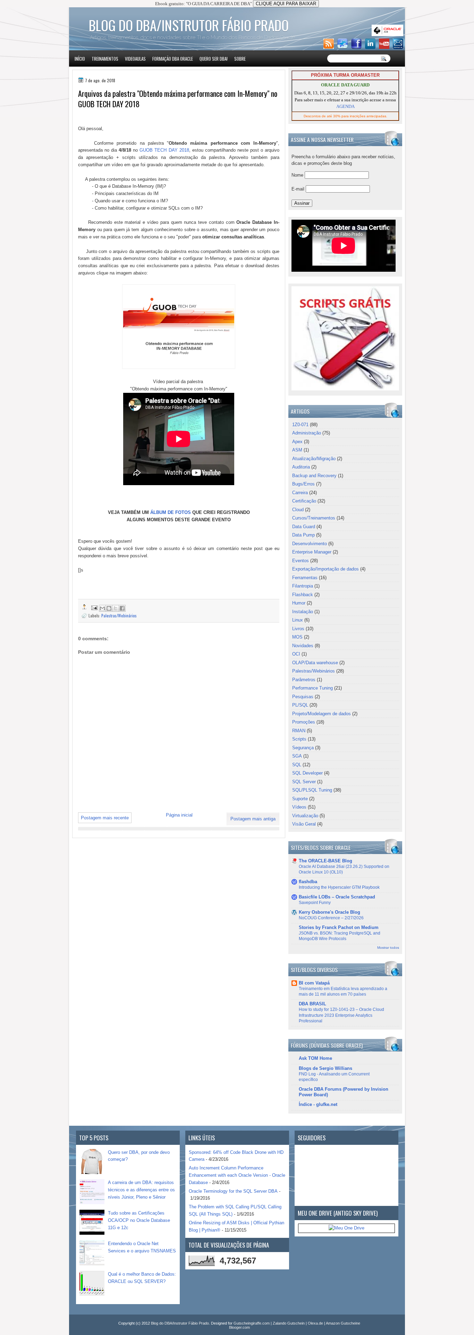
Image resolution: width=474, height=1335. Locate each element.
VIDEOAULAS (135, 58)
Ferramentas (305, 577)
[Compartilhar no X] (115, 608)
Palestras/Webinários (119, 615)
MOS (297, 637)
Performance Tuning (312, 688)
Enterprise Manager (311, 552)
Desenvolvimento (309, 543)
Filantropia (302, 586)
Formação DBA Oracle (172, 58)
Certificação (304, 501)
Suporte (300, 798)
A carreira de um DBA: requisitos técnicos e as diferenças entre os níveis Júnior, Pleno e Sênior (141, 1190)
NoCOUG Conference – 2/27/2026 (331, 917)
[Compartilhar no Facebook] (122, 608)
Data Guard (303, 526)
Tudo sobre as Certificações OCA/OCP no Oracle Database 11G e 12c (139, 1220)
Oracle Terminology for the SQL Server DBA (233, 1191)
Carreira (300, 492)
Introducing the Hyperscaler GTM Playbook (339, 887)
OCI (296, 654)
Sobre (240, 58)
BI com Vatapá (314, 983)
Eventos (300, 560)
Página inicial (179, 815)
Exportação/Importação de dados (325, 569)
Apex (297, 441)
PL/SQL (300, 705)
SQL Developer (307, 773)
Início (80, 58)
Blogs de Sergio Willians (325, 1068)
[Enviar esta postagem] (93, 607)
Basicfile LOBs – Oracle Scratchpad (337, 896)
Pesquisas (302, 696)
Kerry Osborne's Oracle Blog (329, 912)
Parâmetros (303, 679)
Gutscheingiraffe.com (252, 1323)
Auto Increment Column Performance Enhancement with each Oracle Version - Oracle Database (237, 1175)
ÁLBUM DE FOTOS (170, 512)
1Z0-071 (300, 424)
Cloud (298, 509)
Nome (298, 175)
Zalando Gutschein (289, 1323)
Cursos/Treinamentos (313, 518)
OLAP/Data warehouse (315, 662)
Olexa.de (315, 1323)
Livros (298, 628)
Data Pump (303, 535)
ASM (297, 450)
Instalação (302, 611)
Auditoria (301, 467)
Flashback (302, 594)
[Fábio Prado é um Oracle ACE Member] (388, 34)
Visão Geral (304, 824)
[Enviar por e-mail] (102, 608)
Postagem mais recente (105, 817)
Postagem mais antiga (253, 818)
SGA (297, 756)
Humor (298, 603)
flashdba (308, 881)
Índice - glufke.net (318, 1104)
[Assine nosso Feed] (329, 47)
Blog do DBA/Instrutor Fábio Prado (189, 25)
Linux (297, 620)
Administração (306, 433)
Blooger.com (239, 1327)
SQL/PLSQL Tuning (312, 790)
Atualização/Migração (314, 458)
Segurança (303, 747)
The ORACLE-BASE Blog (325, 860)
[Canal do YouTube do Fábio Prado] (385, 47)
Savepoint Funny (315, 902)
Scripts (299, 739)
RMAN (298, 730)
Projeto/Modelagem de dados (321, 713)
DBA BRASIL (312, 1003)
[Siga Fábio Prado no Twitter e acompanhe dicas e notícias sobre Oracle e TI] (343, 47)
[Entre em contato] (399, 47)
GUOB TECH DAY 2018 (164, 150)
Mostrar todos (388, 947)
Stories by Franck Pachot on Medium (339, 927)
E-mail (298, 189)
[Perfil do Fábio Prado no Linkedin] (371, 47)
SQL (296, 764)
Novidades (302, 645)
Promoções (303, 722)
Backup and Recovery (314, 475)
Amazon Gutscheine (343, 1323)
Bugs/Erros (303, 484)
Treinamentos (105, 58)
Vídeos (299, 807)
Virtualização (305, 815)
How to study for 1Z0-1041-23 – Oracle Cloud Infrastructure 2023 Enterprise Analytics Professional (341, 1015)
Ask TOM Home (315, 1058)
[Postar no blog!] (108, 608)
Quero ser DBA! (214, 58)
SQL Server (304, 781)
